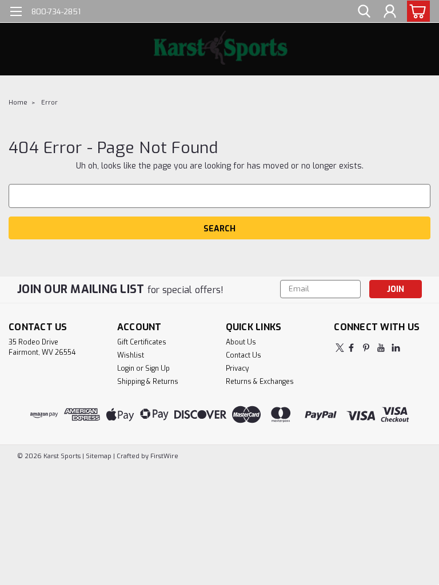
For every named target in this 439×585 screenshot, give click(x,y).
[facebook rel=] (351, 347)
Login (125, 368)
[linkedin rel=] (396, 347)
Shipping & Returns (147, 381)
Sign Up (157, 368)
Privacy (237, 368)
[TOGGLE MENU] (15, 13)
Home (18, 102)
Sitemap (98, 456)
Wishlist (130, 355)
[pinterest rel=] (366, 347)
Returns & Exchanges (260, 381)
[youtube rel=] (381, 347)
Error (49, 102)
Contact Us (243, 355)
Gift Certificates (141, 342)
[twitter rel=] (340, 347)
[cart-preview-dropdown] (415, 11)
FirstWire (163, 456)
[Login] (389, 11)
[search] (364, 11)
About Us (241, 342)
